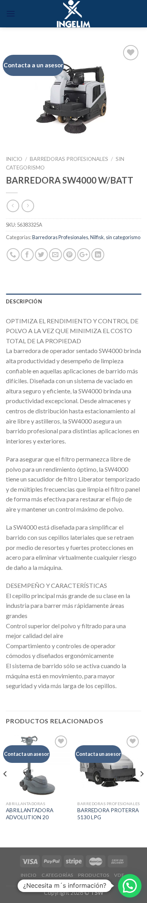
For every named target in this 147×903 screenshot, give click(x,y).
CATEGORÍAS (57, 875)
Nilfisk (97, 237)
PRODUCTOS (93, 875)
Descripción (24, 301)
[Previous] (5, 790)
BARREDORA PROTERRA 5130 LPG (108, 813)
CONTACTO (74, 881)
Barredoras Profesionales (69, 159)
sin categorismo (123, 237)
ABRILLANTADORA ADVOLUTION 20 (29, 813)
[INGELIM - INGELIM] (73, 13)
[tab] (73, 301)
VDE (119, 875)
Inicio (14, 159)
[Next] (141, 790)
